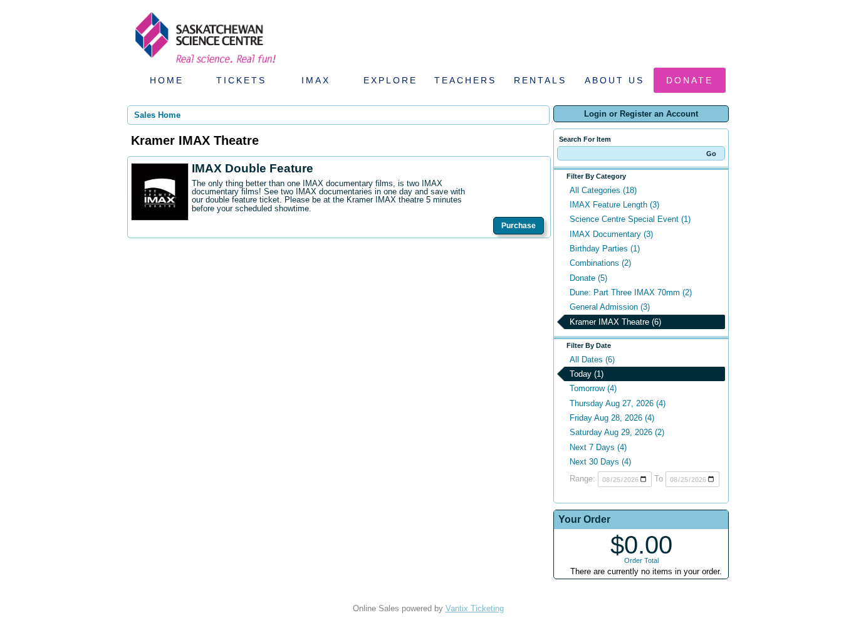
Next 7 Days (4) (598, 447)
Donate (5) (588, 278)
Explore (390, 80)
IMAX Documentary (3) (611, 234)
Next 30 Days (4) (600, 461)
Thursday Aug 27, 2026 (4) (617, 403)
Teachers (465, 80)
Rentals (540, 80)
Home (167, 80)
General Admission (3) (610, 307)
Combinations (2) (600, 263)
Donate (689, 80)
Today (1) (586, 374)
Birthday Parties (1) (605, 248)
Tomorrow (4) (593, 388)
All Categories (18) (603, 190)
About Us (614, 80)
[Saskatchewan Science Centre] (204, 64)
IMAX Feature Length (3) (614, 204)
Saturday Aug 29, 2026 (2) (617, 432)
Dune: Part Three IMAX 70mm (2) (631, 292)
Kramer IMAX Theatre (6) (615, 322)
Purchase (518, 225)
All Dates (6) (592, 359)
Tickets (241, 80)
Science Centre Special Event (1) (630, 219)
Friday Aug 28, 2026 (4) (612, 418)
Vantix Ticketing (475, 608)
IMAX (315, 80)
